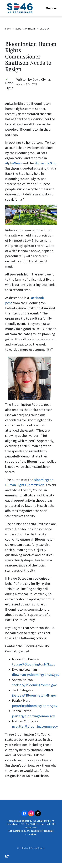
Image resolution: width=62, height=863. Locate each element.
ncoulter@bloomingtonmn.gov (35, 726)
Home (8, 28)
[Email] (7, 818)
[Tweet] (7, 828)
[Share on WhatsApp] (7, 847)
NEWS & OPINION (25, 28)
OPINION (44, 28)
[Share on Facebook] (7, 837)
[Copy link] (7, 808)
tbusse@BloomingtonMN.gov (33, 664)
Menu (49, 8)
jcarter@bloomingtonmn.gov (33, 716)
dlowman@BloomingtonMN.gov (35, 674)
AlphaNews (13, 163)
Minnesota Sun (44, 163)
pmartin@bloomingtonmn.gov (34, 705)
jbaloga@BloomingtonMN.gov (34, 695)
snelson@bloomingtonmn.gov (34, 685)
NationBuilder (38, 848)
